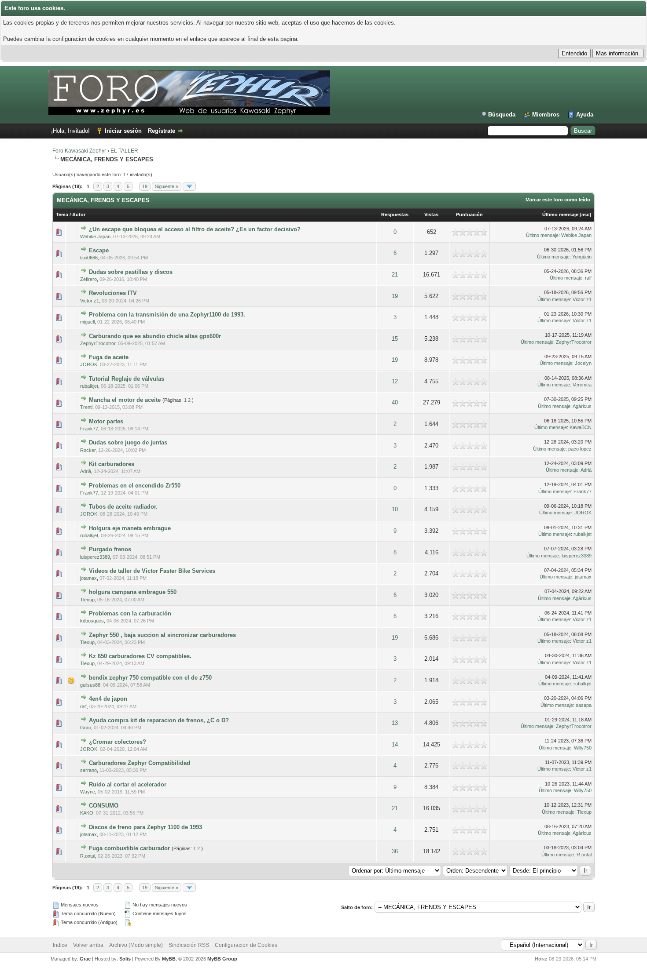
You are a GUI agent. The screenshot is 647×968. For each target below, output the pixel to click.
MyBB (169, 958)
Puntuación (469, 214)
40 (395, 402)
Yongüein (582, 256)
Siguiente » (166, 186)
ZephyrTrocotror (97, 343)
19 (144, 186)
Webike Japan (95, 236)
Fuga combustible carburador (129, 848)
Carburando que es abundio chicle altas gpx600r (155, 336)
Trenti (86, 407)
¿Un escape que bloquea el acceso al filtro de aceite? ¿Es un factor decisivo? (195, 229)
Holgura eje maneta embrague (130, 528)
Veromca (582, 384)
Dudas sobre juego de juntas (128, 442)
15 (395, 338)
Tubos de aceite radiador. (123, 506)
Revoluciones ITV (113, 293)
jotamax (88, 578)
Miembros (545, 114)
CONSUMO (103, 805)
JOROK (88, 364)
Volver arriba (88, 945)
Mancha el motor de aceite (125, 400)
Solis (125, 958)
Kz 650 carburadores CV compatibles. (140, 656)
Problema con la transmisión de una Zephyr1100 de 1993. (167, 314)
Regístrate (161, 130)
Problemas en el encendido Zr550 (134, 485)
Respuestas (394, 214)
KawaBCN (581, 427)
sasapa (584, 705)
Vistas (431, 214)
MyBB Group (222, 958)
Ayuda (584, 114)
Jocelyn (583, 363)
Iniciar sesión (123, 130)
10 (395, 509)
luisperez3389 (95, 557)
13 (395, 723)
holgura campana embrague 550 (132, 592)
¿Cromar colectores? (117, 742)
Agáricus (582, 406)
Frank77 (89, 428)
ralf (588, 277)
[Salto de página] (189, 186)
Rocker (88, 450)
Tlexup (87, 599)
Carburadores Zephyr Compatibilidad (139, 763)
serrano (88, 770)
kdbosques (92, 620)
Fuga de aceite (109, 357)
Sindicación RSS (189, 945)
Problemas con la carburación (130, 613)
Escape (99, 250)
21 (395, 274)
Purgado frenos (110, 549)
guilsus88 (90, 685)
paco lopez (580, 448)
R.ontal (87, 856)
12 (395, 381)
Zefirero (88, 279)
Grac (85, 727)
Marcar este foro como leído (558, 199)
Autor (78, 214)
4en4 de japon (108, 698)
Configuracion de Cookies (246, 945)
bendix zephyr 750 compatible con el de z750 (150, 677)
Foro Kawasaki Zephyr (79, 151)
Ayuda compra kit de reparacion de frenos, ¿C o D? (159, 720)
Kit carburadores (111, 464)
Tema (62, 214)
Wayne (87, 791)
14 (395, 744)
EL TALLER (124, 151)
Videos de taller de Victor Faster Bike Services (152, 571)
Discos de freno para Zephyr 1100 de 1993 (145, 827)
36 (395, 851)
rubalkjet (89, 386)
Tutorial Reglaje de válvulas (126, 378)
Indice (60, 945)
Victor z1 (89, 300)
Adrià (85, 471)
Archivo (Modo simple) (136, 945)
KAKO (86, 812)
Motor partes (106, 421)
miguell (87, 321)
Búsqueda (501, 114)
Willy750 (583, 747)
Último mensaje (560, 214)
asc (585, 214)
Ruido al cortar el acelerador (127, 784)
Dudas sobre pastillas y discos (131, 272)
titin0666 (89, 257)
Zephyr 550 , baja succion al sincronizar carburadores (162, 635)
